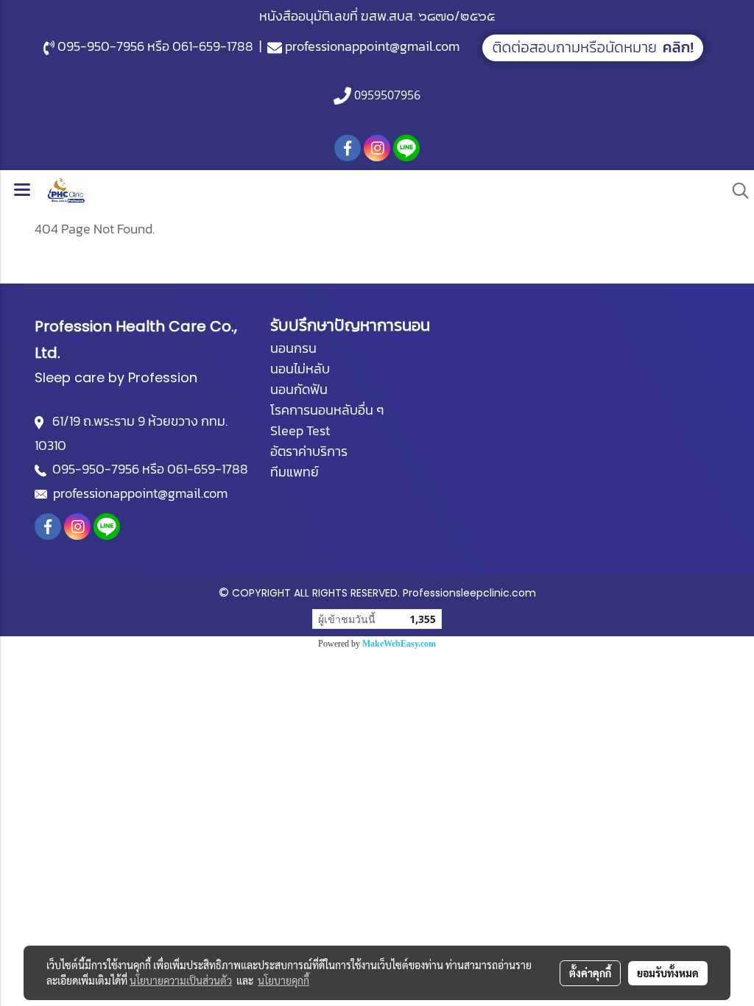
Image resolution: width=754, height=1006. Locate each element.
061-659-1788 (212, 46)
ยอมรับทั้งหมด (668, 972)
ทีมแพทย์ (294, 472)
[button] (735, 191)
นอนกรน (293, 348)
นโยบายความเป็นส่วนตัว (181, 980)
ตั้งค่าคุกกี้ (590, 972)
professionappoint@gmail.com (372, 46)
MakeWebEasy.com (399, 644)
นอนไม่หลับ (300, 369)
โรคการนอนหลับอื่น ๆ (327, 410)
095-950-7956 (100, 46)
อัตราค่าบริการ (309, 451)
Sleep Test (300, 430)
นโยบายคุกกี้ (283, 980)
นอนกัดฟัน (299, 389)
